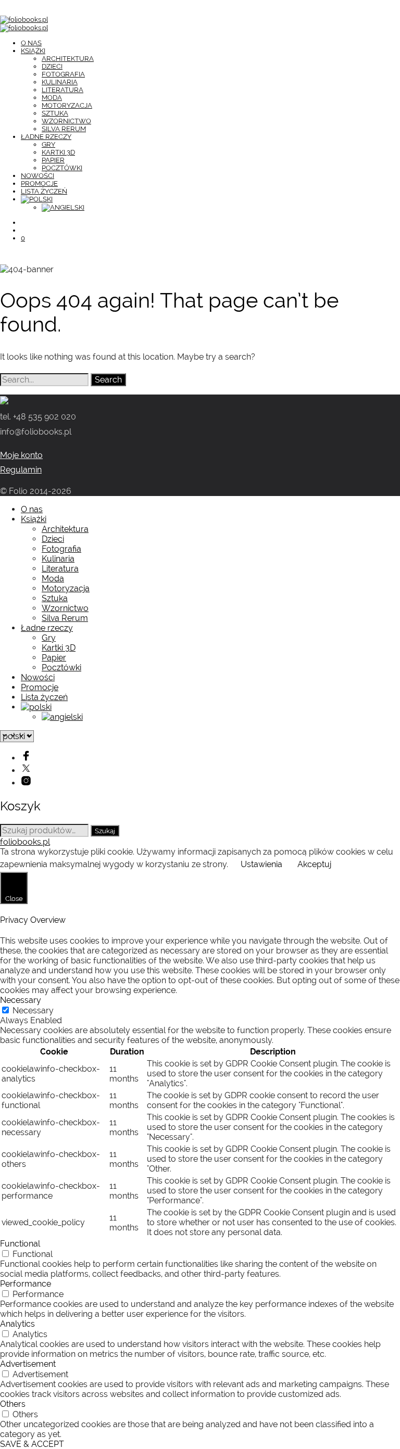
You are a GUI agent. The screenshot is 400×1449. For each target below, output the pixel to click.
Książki (33, 51)
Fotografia (63, 74)
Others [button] (13, 1404)
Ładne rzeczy (46, 137)
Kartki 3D (58, 152)
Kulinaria (60, 82)
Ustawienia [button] (261, 864)
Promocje (39, 183)
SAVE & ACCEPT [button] (32, 1444)
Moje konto (21, 455)
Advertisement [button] (28, 1364)
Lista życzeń (44, 191)
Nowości (37, 176)
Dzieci (52, 66)
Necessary (33, 1010)
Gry (48, 144)
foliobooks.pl (25, 842)
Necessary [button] (20, 1000)
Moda (52, 97)
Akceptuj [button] (314, 864)
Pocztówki (62, 168)
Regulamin (21, 470)
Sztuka (55, 113)
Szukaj (105, 831)
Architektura (68, 58)
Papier (53, 160)
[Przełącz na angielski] (63, 207)
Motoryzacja (67, 105)
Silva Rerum (64, 129)
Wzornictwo (66, 121)
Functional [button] (20, 1244)
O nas (31, 43)
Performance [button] (25, 1284)
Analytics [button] (17, 1324)
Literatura (62, 90)
